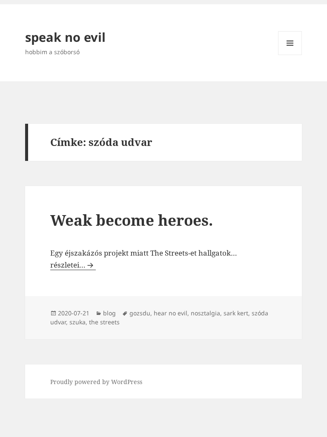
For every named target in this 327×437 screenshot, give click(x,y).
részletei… (73, 265)
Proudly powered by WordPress (96, 382)
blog (109, 313)
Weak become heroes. (131, 220)
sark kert (236, 313)
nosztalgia (205, 313)
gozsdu (139, 313)
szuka (77, 322)
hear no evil (170, 313)
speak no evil (65, 37)
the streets (104, 322)
